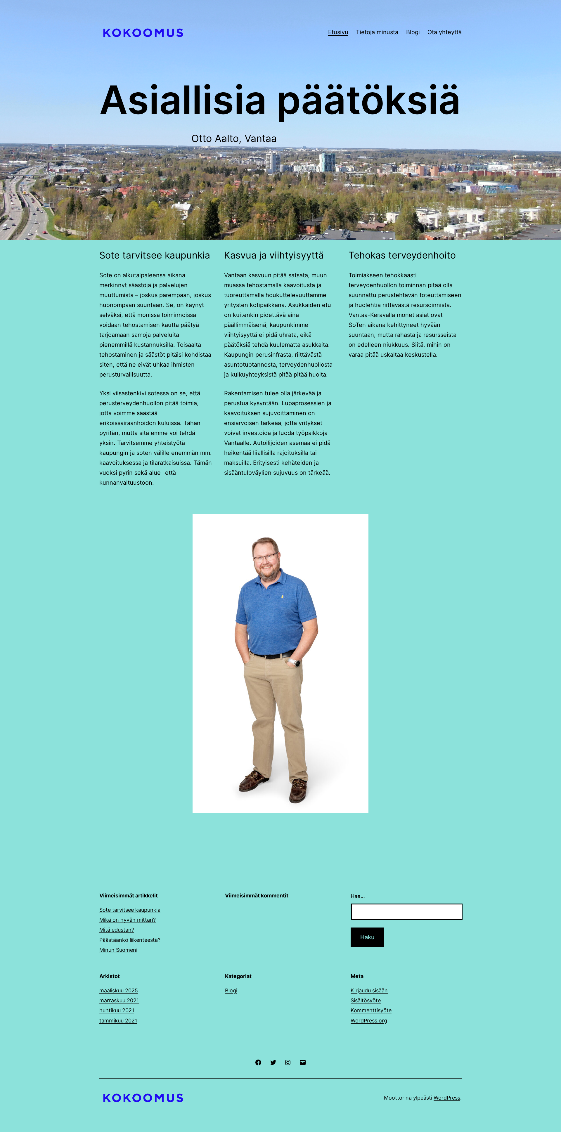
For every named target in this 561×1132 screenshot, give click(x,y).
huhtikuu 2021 (116, 1010)
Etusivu (338, 32)
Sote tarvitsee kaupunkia (129, 910)
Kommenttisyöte (371, 1010)
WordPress (447, 1098)
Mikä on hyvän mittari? (127, 920)
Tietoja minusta (377, 32)
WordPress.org (369, 1020)
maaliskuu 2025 (118, 990)
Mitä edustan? (116, 930)
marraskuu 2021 (119, 1000)
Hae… (358, 896)
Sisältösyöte (366, 1000)
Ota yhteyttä (444, 32)
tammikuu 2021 (118, 1020)
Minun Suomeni (118, 950)
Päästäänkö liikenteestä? (129, 940)
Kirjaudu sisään (369, 990)
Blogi (413, 32)
